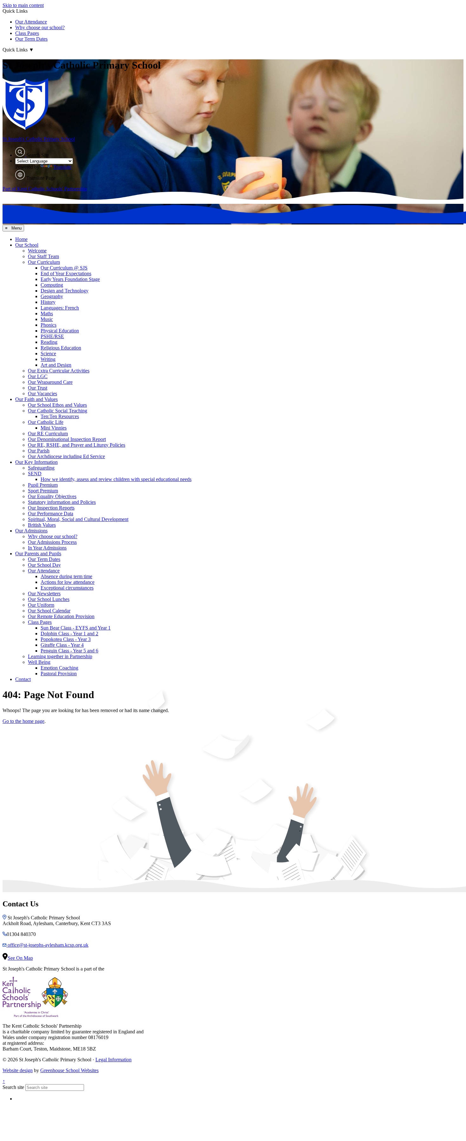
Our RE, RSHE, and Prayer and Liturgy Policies (76, 445)
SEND (35, 473)
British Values (42, 525)
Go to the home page (23, 721)
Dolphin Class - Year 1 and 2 (69, 633)
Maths (47, 313)
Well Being (39, 662)
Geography (52, 296)
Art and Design (56, 365)
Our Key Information (36, 462)
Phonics (48, 325)
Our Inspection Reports (51, 507)
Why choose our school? (40, 27)
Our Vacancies (42, 393)
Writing (48, 359)
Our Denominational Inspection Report (67, 439)
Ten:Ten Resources (60, 416)
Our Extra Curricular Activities (58, 370)
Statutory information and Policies (62, 502)
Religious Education (61, 347)
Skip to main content (23, 5)
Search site (13, 1087)
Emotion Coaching (59, 668)
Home (21, 239)
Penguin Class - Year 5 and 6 (69, 650)
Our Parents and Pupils (38, 553)
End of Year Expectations (66, 273)
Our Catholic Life (45, 422)
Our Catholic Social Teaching (57, 410)
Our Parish (38, 450)
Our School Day (44, 565)
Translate (62, 167)
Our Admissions (31, 530)
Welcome (37, 250)
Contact (23, 679)
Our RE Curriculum (48, 433)
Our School (26, 245)
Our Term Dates (31, 39)
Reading (49, 342)
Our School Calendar (49, 610)
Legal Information (113, 1059)
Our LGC (38, 376)
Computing (52, 285)
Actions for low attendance (67, 582)
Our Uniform (41, 605)
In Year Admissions (47, 547)
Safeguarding (41, 467)
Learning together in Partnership (60, 656)
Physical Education (60, 330)
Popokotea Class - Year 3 (66, 639)
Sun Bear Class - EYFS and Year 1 (76, 628)
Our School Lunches (48, 599)
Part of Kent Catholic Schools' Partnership (45, 188)
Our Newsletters (44, 593)
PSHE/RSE (52, 336)
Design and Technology (64, 290)
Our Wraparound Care (50, 382)
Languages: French (60, 307)
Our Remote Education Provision (61, 616)
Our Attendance (31, 21)
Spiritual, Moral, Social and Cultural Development (78, 519)
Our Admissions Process (52, 542)
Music (47, 319)
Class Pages (27, 33)
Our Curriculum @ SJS (64, 267)
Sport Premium (43, 490)
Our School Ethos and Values (57, 405)
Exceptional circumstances (67, 588)
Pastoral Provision (59, 673)
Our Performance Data (50, 513)
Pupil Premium (43, 485)
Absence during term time (66, 576)
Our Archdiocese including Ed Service (66, 456)
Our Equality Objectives (52, 496)
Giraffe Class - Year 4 (62, 645)
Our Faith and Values (36, 399)
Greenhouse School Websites (69, 1070)
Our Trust (37, 387)
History (48, 302)
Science (48, 353)
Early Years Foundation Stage (70, 279)
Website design (18, 1070)
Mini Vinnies (54, 427)
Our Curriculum (44, 262)
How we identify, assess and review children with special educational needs (116, 479)
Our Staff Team (43, 256)
